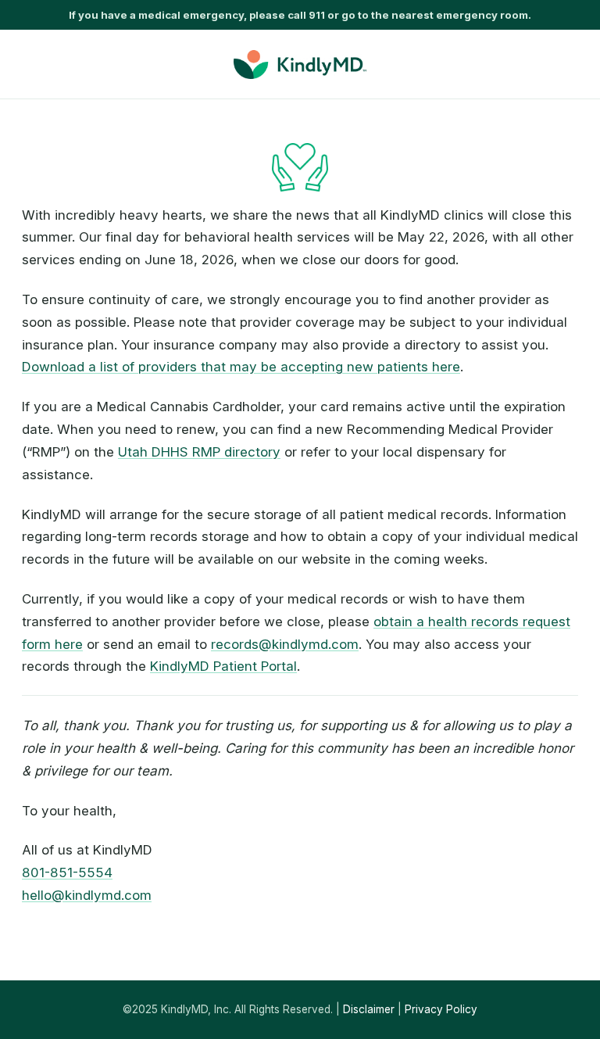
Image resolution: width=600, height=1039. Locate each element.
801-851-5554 (67, 872)
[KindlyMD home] (300, 64)
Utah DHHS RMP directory (199, 452)
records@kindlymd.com (285, 644)
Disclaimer (369, 1009)
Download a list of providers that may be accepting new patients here (241, 366)
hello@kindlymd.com (87, 895)
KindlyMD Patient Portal (223, 666)
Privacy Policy (441, 1009)
